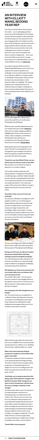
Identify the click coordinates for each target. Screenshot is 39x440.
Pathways (27, 129)
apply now (26, 62)
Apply (26, 4)
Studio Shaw (25, 142)
